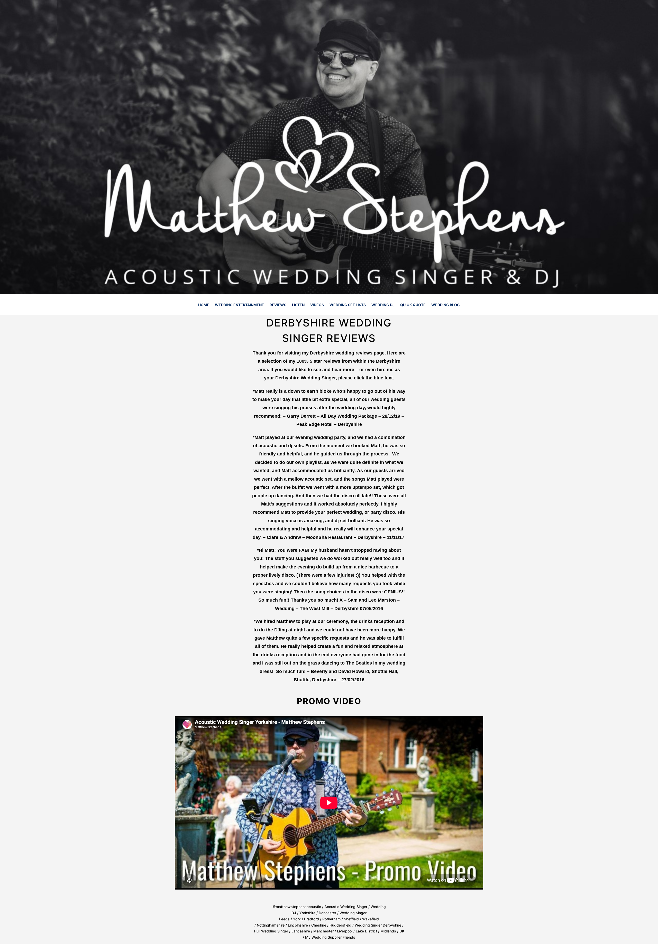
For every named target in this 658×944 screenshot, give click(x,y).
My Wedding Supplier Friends (330, 937)
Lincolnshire (298, 925)
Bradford (311, 919)
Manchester (323, 931)
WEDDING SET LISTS (348, 305)
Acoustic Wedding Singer (345, 906)
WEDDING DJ (383, 305)
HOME (203, 305)
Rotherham (331, 919)
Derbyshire (370, 537)
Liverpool (344, 931)
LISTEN (298, 305)
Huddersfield (340, 925)
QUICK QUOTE (413, 305)
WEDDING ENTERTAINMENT (239, 305)
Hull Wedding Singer (271, 931)
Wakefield (370, 919)
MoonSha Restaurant (329, 537)
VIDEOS (317, 305)
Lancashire (300, 931)
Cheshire (318, 925)
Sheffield (352, 919)
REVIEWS (278, 305)
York (297, 919)
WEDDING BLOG (445, 305)
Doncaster (327, 913)
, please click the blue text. (334, 377)
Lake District (366, 931)
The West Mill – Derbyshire (329, 608)
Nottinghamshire (271, 925)
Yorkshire (307, 913)
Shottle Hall (384, 671)
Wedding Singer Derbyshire (378, 925)
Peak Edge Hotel (314, 424)
